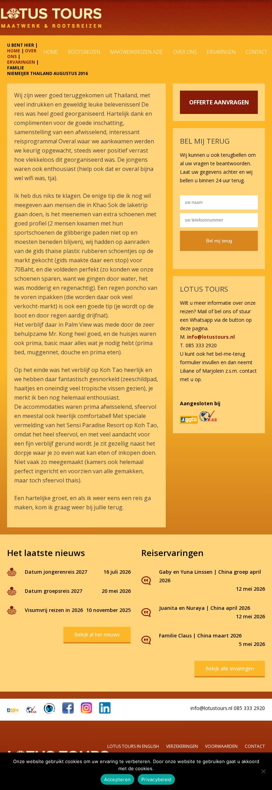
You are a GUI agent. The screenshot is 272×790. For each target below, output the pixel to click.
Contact (255, 746)
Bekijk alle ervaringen (229, 668)
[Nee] (263, 771)
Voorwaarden (221, 746)
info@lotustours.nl (211, 336)
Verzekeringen (182, 746)
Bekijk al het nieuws (97, 634)
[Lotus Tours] (51, 17)
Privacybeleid (156, 779)
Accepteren (117, 779)
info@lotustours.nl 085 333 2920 (228, 708)
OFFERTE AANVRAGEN (219, 102)
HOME (13, 51)
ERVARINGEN (21, 62)
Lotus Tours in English (133, 746)
